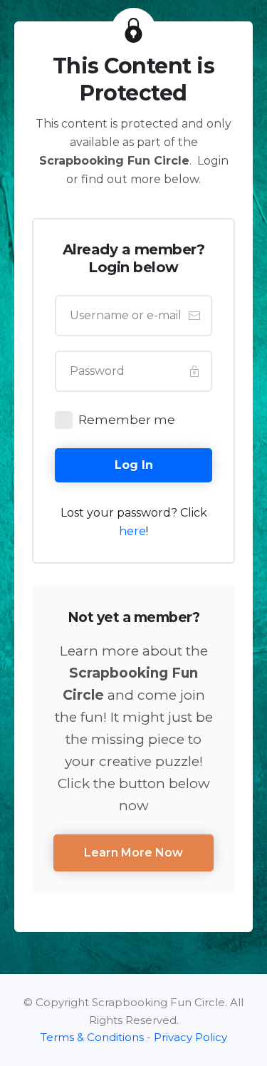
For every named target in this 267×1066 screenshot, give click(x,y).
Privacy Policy (190, 1037)
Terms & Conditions (92, 1037)
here (132, 531)
